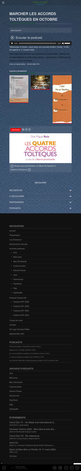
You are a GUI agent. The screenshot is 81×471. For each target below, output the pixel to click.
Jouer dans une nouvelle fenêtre (42, 46)
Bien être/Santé (16, 30)
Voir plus (13, 456)
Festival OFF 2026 (21, 301)
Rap (15, 288)
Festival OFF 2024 (21, 310)
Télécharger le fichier (18, 46)
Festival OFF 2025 (21, 306)
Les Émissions (15, 239)
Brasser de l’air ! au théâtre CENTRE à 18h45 (22, 350)
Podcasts (15, 208)
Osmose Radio (20, 467)
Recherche (15, 190)
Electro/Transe (19, 270)
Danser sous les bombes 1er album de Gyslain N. (35, 165)
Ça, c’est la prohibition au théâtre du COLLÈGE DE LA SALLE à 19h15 (29, 353)
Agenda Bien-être (16, 333)
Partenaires (16, 202)
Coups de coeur (16, 320)
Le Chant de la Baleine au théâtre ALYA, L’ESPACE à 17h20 (26, 357)
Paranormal (18, 279)
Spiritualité (17, 292)
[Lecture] (12, 43)
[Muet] (63, 43)
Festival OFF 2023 (21, 315)
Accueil (12, 230)
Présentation (14, 235)
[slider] (68, 43)
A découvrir (16, 196)
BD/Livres (17, 256)
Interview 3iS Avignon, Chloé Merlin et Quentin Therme (25, 346)
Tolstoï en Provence (19, 169)
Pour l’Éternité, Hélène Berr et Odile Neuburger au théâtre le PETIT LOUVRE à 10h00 (33, 360)
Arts (15, 252)
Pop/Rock (17, 283)
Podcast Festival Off (17, 297)
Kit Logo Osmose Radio (19, 329)
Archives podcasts (17, 248)
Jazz (15, 274)
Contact (12, 324)
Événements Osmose (18, 244)
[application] (40, 43)
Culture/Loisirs (19, 265)
